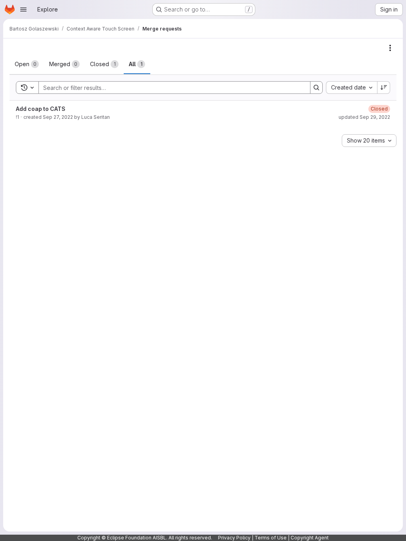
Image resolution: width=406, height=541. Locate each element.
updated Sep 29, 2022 (364, 117)
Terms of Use (271, 538)
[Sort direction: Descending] (383, 87)
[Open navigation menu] (23, 9)
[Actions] (390, 48)
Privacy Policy (234, 538)
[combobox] (351, 87)
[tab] (27, 64)
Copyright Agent (310, 538)
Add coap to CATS (40, 108)
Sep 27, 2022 (58, 117)
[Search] (316, 87)
